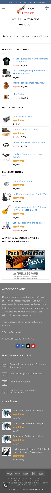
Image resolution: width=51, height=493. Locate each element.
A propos (12, 478)
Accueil (16, 19)
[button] (4, 9)
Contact (26, 485)
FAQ (34, 485)
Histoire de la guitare (19, 381)
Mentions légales (28, 478)
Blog (17, 485)
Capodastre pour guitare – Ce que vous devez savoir (28, 365)
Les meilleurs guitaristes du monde (26, 373)
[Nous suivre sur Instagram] (23, 345)
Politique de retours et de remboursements (25, 483)
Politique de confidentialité (25, 481)
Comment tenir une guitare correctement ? (22, 391)
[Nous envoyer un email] (28, 345)
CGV (40, 478)
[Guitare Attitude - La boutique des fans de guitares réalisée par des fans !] (25, 9)
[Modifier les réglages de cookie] (5, 485)
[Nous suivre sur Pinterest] (33, 345)
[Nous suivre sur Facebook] (17, 345)
